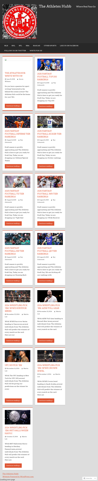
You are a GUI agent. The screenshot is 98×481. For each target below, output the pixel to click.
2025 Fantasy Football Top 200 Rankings (47, 77)
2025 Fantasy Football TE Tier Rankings (14, 194)
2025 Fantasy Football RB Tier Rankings (14, 251)
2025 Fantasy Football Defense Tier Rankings (17, 134)
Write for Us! (36, 51)
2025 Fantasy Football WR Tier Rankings (47, 194)
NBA (27, 46)
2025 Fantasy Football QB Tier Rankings (47, 251)
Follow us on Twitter (15, 51)
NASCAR (36, 46)
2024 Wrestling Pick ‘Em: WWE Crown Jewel (48, 368)
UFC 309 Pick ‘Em (13, 365)
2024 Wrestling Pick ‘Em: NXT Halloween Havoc (16, 430)
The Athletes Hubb (55, 6)
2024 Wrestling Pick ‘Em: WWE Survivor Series (16, 308)
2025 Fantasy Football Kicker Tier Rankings (49, 134)
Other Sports (50, 46)
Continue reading (12, 106)
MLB (6, 46)
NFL (20, 46)
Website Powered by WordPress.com (17, 477)
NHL (13, 46)
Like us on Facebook (69, 46)
